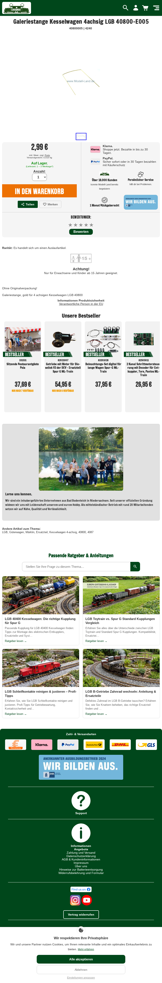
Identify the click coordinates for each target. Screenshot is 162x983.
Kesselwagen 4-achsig (63, 532)
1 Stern (70, 225)
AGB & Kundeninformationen (81, 859)
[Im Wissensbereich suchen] (135, 566)
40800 (82, 532)
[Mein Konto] (135, 8)
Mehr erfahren (86, 949)
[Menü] (156, 8)
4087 (90, 532)
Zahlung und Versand (81, 852)
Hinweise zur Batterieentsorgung (81, 869)
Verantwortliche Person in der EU (81, 304)
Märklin (30, 532)
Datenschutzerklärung (81, 856)
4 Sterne (86, 225)
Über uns (81, 866)
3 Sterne (81, 225)
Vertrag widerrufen (81, 914)
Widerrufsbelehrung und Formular (81, 872)
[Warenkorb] (146, 8)
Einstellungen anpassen (81, 977)
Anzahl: (39, 171)
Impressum (81, 862)
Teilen (30, 204)
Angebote (81, 849)
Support (81, 813)
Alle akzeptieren (81, 959)
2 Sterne (75, 225)
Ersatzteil (42, 532)
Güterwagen (16, 532)
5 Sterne (91, 225)
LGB (5, 532)
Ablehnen (81, 969)
